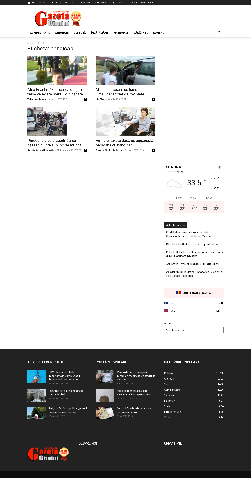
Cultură (80, 33)
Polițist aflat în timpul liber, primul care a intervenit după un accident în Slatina (195, 254)
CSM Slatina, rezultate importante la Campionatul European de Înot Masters (188, 234)
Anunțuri (62, 33)
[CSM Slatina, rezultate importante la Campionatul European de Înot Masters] (36, 376)
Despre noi (84, 2)
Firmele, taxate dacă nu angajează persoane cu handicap (124, 142)
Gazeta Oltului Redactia (40, 150)
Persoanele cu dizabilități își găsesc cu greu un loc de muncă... (55, 142)
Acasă (30, 43)
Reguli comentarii (119, 2)
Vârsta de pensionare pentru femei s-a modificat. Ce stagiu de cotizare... (136, 376)
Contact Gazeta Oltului (142, 2)
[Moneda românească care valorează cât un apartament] (105, 395)
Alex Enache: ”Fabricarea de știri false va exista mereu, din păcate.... (57, 91)
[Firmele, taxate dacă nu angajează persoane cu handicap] (125, 121)
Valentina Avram (36, 99)
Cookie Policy (100, 2)
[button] (219, 33)
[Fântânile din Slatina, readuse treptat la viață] (36, 395)
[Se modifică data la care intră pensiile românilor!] (105, 413)
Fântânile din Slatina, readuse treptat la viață (192, 244)
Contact (159, 33)
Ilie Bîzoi (100, 99)
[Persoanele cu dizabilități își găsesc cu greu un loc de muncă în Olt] (57, 121)
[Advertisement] (157, 18)
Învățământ (100, 33)
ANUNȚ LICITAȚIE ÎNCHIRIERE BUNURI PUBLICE (192, 264)
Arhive (167, 323)
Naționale (121, 33)
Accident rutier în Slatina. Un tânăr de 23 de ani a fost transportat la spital (194, 273)
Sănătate (141, 33)
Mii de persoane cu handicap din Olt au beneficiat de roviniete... (123, 91)
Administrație (40, 33)
